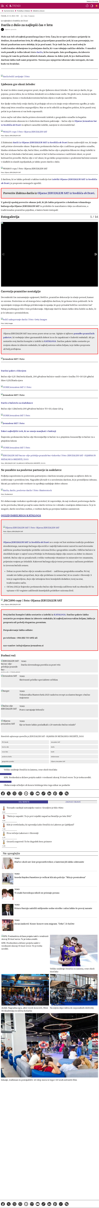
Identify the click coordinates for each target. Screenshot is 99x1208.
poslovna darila (7, 756)
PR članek (5, 742)
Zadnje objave (73, 802)
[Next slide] (95, 254)
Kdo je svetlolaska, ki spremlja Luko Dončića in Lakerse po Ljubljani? (40, 824)
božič (52, 752)
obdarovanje (55, 756)
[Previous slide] (3, 254)
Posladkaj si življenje (23, 11)
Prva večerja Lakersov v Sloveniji (23, 833)
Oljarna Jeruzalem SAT (58, 761)
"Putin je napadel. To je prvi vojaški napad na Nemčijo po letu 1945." (39, 816)
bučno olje (5, 747)
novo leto (5, 752)
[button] (2, 6)
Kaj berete (24, 802)
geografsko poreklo (8, 761)
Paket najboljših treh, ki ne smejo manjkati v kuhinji (28, 431)
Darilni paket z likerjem (13, 371)
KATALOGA (50, 341)
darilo (39, 52)
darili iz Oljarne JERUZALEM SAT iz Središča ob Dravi (40, 142)
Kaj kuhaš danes (9, 11)
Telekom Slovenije (92, 1)
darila (52, 747)
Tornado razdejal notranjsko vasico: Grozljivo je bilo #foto (35, 808)
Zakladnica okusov (39, 11)
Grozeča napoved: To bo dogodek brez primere (29, 841)
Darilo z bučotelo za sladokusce (17, 403)
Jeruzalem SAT (55, 742)
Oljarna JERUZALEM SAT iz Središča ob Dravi (26, 542)
